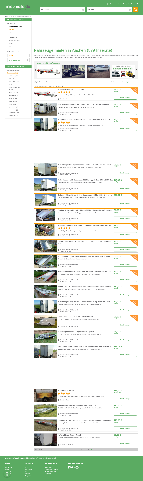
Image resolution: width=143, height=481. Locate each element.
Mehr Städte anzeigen (14, 52)
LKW (11, 90)
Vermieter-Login (115, 4)
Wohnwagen (13, 115)
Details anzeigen (125, 97)
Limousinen (13, 95)
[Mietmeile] (18, 7)
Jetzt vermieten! (101, 4)
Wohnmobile (14, 112)
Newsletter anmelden (22, 458)
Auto (11, 78)
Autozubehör (14, 81)
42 (88, 449)
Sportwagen (13, 107)
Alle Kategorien (125, 4)
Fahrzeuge (12, 73)
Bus (11, 84)
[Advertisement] (87, 34)
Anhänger (13, 76)
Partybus (12, 104)
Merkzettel (134, 4)
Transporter (13, 110)
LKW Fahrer (13, 93)
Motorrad (13, 98)
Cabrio (36, 57)
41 (85, 449)
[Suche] (135, 9)
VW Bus (98, 55)
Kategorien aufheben (13, 70)
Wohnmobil (105, 55)
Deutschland (11, 23)
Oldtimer (13, 101)
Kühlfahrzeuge (14, 87)
